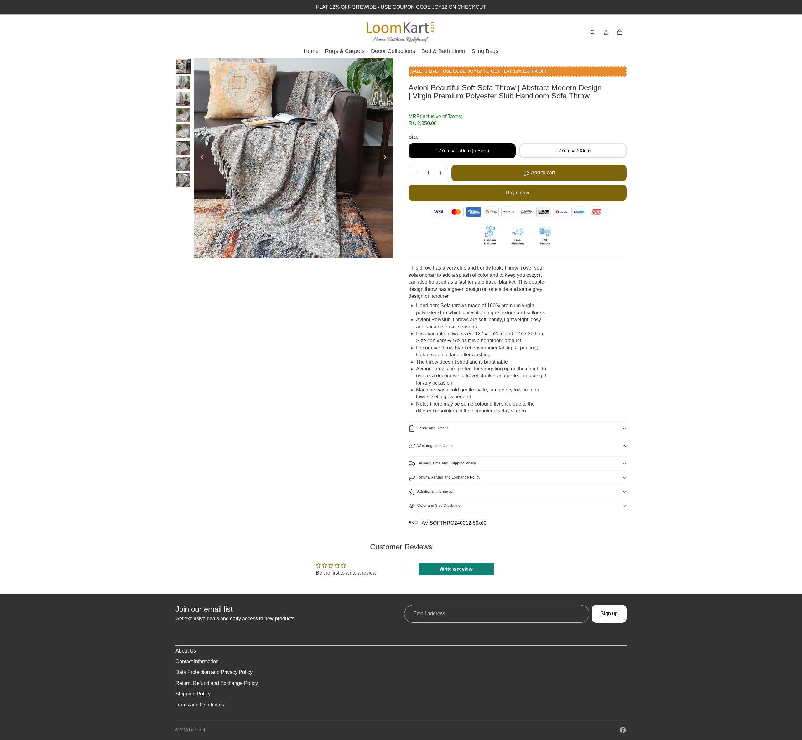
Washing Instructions (435, 445)
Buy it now (517, 192)
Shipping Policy (193, 693)
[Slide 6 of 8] (183, 148)
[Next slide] (386, 158)
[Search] (593, 32)
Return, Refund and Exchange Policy (448, 477)
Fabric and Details (432, 428)
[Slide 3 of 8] (183, 99)
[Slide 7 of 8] (183, 164)
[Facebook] (623, 730)
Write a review (456, 569)
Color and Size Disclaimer (439, 505)
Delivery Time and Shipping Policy (446, 463)
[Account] (606, 32)
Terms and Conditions (199, 704)
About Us (185, 650)
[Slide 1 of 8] (183, 66)
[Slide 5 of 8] (183, 131)
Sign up (609, 613)
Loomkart (197, 730)
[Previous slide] (200, 158)
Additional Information (436, 491)
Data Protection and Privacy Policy (214, 672)
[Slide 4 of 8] (183, 115)
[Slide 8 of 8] (183, 180)
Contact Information (197, 661)
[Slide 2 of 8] (183, 82)
